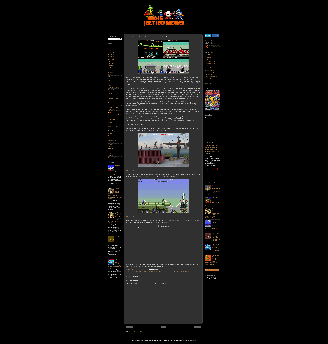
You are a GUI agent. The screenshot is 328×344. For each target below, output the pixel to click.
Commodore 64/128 (210, 61)
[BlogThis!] (152, 269)
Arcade (110, 136)
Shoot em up (111, 157)
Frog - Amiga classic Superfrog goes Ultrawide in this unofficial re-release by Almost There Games (212, 260)
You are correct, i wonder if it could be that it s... (115, 125)
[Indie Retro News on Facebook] (215, 36)
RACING (110, 146)
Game (171, 272)
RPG (109, 153)
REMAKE (110, 149)
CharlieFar (207, 65)
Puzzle (110, 144)
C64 (157, 272)
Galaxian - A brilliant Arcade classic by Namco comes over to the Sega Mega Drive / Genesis (212, 149)
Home (163, 327)
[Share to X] (153, 269)
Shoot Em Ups (208, 81)
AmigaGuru (208, 57)
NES (109, 76)
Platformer (111, 142)
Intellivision (111, 68)
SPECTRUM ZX (185, 272)
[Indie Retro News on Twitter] (208, 36)
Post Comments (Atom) (139, 331)
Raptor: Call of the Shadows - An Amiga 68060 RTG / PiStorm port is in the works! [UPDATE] (212, 237)
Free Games (165, 272)
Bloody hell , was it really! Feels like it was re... (115, 106)
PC (109, 80)
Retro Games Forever (211, 76)
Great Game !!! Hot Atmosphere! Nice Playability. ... (113, 121)
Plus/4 (109, 85)
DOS (160, 272)
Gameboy (110, 65)
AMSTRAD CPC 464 (135, 272)
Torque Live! (208, 83)
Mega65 (110, 70)
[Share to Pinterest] (157, 269)
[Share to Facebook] (155, 269)
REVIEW (110, 151)
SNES (109, 91)
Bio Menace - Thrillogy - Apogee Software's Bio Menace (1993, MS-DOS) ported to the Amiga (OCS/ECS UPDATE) (212, 225)
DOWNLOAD (130, 170)
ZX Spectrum (111, 96)
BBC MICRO (152, 272)
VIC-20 (110, 94)
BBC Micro (111, 59)
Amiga (109, 46)
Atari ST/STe (111, 54)
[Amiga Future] (212, 110)
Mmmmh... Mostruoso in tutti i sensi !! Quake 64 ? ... (114, 116)
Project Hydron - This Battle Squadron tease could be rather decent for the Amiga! (212, 248)
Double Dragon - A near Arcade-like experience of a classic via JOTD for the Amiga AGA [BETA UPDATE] (212, 213)
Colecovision (111, 63)
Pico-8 (109, 83)
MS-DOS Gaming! (209, 70)
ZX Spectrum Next (113, 98)
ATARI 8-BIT (144, 272)
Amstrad (110, 48)
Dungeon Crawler (113, 140)
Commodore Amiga (210, 63)
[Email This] (150, 269)
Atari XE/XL (111, 57)
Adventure (111, 133)
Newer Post (129, 327)
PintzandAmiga (209, 74)
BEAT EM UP (111, 138)
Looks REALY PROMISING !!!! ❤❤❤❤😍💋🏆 (114, 111)
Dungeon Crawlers (210, 68)
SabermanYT (208, 78)
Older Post (197, 327)
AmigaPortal (208, 59)
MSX (175, 272)
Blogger (193, 340)
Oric (109, 78)
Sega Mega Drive (112, 89)
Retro (178, 272)
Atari (109, 50)
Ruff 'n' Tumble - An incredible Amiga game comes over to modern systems (212, 201)
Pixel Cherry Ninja (209, 72)
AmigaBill (207, 55)
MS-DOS (110, 72)
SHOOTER (111, 155)
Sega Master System (113, 87)
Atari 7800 (111, 52)
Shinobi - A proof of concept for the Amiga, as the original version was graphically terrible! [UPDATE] (212, 190)
